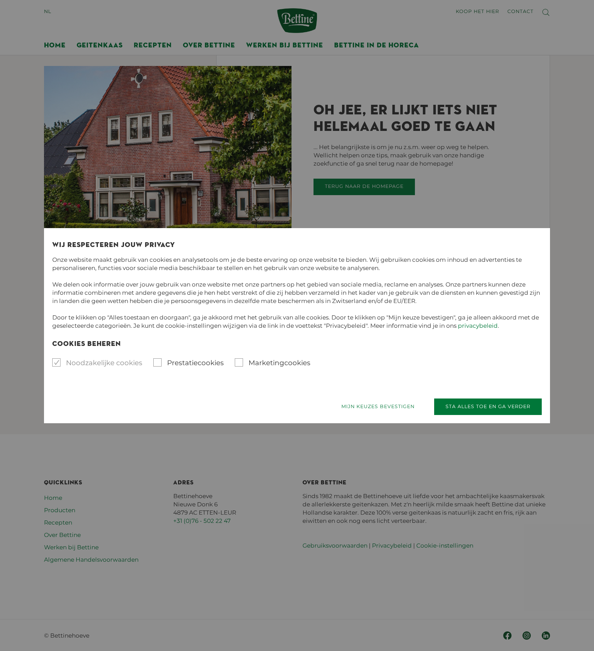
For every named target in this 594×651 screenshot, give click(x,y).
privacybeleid (478, 325)
